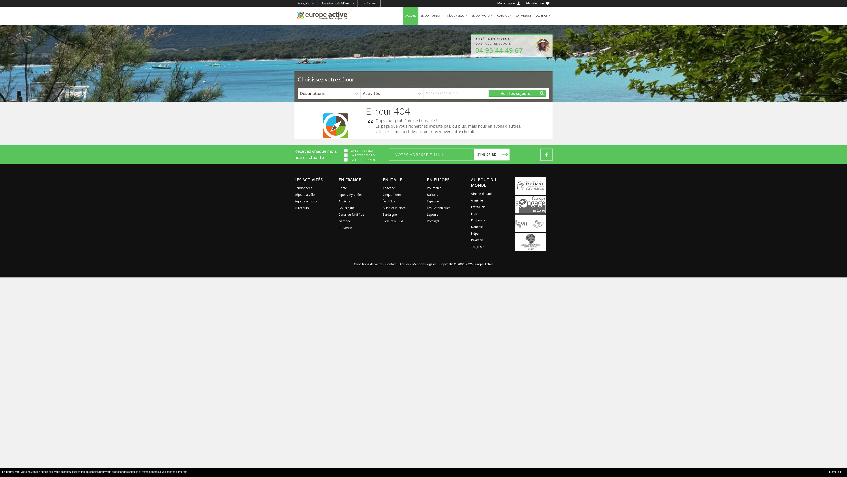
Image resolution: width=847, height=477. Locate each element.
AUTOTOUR (504, 15)
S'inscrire (486, 154)
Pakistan (477, 240)
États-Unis (478, 207)
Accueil (404, 264)
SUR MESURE (523, 15)
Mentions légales (424, 264)
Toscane (389, 188)
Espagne (433, 201)
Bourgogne (347, 208)
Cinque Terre (392, 194)
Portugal (433, 221)
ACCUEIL (410, 15)
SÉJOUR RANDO (430, 15)
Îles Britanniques (438, 208)
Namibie (477, 227)
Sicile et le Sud (393, 221)
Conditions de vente (368, 264)
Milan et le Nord (394, 208)
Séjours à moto (305, 201)
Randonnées (303, 188)
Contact (391, 264)
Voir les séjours (515, 93)
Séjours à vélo (304, 194)
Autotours (301, 208)
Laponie (432, 214)
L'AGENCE (541, 15)
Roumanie (434, 188)
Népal (475, 233)
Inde (474, 213)
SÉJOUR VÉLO (455, 15)
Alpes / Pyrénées (350, 194)
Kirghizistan (479, 220)
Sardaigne (390, 214)
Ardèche (344, 201)
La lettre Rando (364, 160)
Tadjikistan (478, 247)
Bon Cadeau (369, 3)
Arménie (477, 200)
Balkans (432, 194)
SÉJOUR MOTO (481, 15)
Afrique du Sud (481, 194)
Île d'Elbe (389, 201)
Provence (345, 228)
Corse (343, 188)
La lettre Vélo (362, 151)
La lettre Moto (363, 155)
